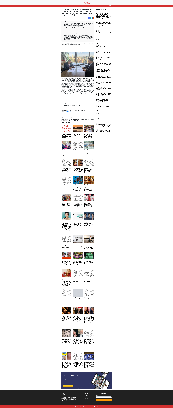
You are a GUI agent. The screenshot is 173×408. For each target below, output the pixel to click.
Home (63, 5)
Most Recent (67, 5)
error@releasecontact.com (84, 117)
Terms (86, 395)
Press (86, 401)
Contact (75, 5)
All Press (71, 5)
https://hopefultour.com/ (69, 111)
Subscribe (103, 400)
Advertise (86, 398)
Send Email (65, 109)
